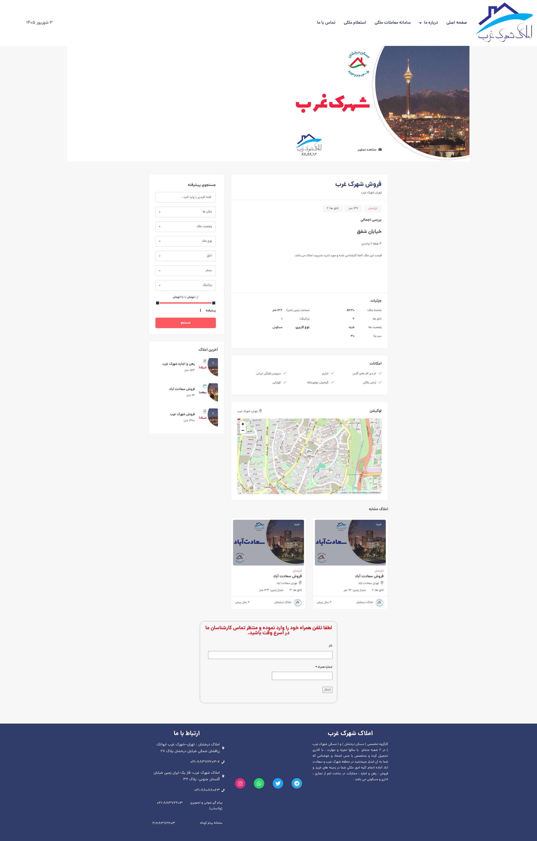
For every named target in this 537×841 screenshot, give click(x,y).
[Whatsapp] (259, 783)
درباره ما (431, 23)
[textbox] (186, 212)
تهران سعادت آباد (368, 583)
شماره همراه (323, 667)
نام (330, 646)
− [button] (242, 430)
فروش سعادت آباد (369, 576)
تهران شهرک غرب (371, 193)
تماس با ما (326, 23)
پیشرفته (210, 310)
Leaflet (343, 492)
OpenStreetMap (360, 492)
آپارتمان (372, 208)
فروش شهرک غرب (182, 414)
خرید (352, 327)
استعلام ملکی (355, 23)
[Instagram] (240, 783)
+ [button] (242, 424)
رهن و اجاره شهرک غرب (178, 364)
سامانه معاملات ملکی (393, 23)
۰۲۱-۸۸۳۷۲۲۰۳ (170, 803)
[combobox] (185, 212)
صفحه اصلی (456, 23)
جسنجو (186, 322)
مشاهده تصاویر (367, 150)
